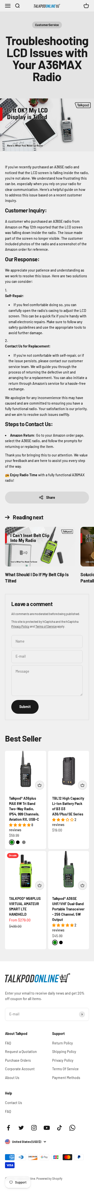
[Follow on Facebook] (8, 1127)
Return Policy (62, 1043)
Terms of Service (46, 626)
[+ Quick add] (39, 785)
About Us (12, 1078)
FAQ (8, 1043)
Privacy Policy (20, 626)
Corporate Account (20, 1069)
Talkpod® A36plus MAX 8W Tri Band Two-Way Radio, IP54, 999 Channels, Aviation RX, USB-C (24, 808)
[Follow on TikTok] (59, 1127)
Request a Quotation (21, 1051)
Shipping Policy (64, 1051)
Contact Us (13, 1103)
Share (50, 497)
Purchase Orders (18, 1060)
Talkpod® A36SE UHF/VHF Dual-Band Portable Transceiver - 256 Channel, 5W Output (68, 909)
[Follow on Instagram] (34, 1127)
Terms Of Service (65, 1069)
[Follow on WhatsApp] (72, 1127)
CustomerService (47, 25)
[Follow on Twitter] (21, 1127)
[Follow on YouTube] (46, 1127)
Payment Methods (66, 1078)
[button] (20, 825)
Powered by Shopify (49, 1178)
